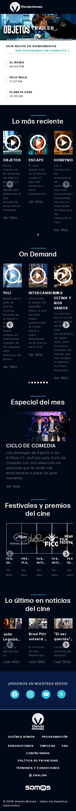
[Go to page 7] (47, 382)
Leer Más (11, 662)
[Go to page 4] (38, 382)
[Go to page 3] (35, 382)
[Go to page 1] (38, 234)
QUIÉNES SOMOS (21, 737)
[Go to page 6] (44, 382)
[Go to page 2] (32, 382)
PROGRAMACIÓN (55, 737)
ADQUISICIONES (21, 746)
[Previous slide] (10, 184)
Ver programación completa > (42, 50)
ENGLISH (39, 775)
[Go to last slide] (10, 324)
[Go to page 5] (41, 382)
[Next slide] (66, 184)
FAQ (65, 746)
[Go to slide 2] (39, 37)
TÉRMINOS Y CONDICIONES (38, 768)
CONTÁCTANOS (38, 753)
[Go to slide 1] (36, 37)
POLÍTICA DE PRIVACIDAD (38, 760)
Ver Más (10, 218)
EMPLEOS (48, 746)
